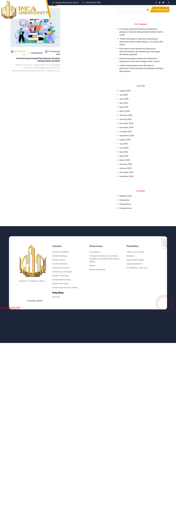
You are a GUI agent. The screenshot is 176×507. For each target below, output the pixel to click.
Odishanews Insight (135, 272)
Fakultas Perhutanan (60, 268)
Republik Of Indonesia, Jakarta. (67, 2)
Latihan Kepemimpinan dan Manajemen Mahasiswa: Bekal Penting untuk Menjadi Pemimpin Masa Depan (141, 68)
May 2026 (123, 103)
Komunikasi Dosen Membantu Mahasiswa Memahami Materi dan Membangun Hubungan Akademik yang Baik (139, 51)
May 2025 (123, 152)
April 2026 (123, 107)
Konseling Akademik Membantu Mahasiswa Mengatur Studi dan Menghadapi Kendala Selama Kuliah (141, 32)
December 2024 (126, 172)
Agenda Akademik (134, 264)
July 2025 (123, 144)
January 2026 (125, 119)
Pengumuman (125, 208)
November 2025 (126, 127)
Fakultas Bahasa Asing (61, 279)
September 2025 (126, 135)
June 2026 (123, 99)
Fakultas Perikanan (60, 264)
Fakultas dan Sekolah (135, 252)
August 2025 (125, 140)
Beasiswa (130, 256)
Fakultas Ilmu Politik (60, 283)
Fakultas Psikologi (59, 256)
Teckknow (131, 279)
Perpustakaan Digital (135, 260)
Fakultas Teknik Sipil (60, 275)
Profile (68, 9)
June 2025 (123, 148)
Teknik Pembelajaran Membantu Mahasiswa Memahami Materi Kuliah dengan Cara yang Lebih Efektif (141, 42)
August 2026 (125, 91)
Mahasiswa (124, 200)
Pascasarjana (95, 252)
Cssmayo (130, 275)
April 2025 (123, 156)
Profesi (92, 265)
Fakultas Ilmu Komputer (62, 272)
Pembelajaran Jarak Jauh (137, 268)
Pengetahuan (37, 53)
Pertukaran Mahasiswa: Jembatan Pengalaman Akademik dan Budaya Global (104, 259)
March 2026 (124, 111)
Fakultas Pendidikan (60, 252)
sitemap (55, 297)
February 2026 (125, 115)
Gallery (109, 9)
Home (56, 9)
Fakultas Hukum (58, 260)
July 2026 (123, 95)
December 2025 (126, 123)
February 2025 (125, 164)
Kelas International (97, 269)
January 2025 (125, 168)
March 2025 (124, 160)
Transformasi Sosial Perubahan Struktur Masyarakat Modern (38, 59)
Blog (81, 9)
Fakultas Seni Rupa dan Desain (65, 287)
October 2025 (125, 131)
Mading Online (125, 196)
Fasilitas (94, 9)
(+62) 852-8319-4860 (93, 2)
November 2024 (126, 176)
